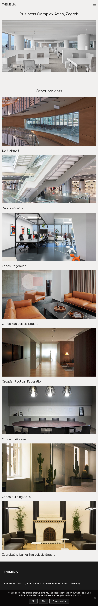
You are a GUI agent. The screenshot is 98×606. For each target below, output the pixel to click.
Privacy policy (59, 601)
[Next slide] (91, 46)
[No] (95, 598)
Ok (33, 601)
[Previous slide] (6, 46)
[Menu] (94, 5)
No (43, 601)
